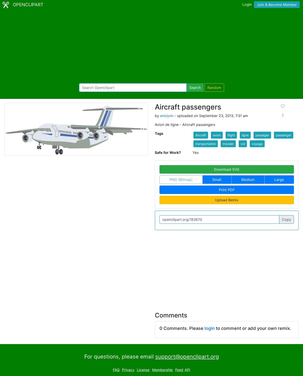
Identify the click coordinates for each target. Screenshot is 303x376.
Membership (162, 370)
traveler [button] (228, 144)
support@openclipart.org (187, 356)
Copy (286, 219)
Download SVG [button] (226, 169)
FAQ (116, 370)
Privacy (128, 370)
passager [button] (262, 135)
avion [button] (217, 135)
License (143, 370)
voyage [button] (257, 144)
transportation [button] (205, 144)
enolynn (166, 116)
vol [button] (243, 144)
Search (195, 87)
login (210, 328)
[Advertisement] (151, 47)
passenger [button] (283, 135)
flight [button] (231, 135)
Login (247, 4)
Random (214, 87)
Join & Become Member (277, 4)
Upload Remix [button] (226, 200)
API (187, 370)
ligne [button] (245, 135)
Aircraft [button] (200, 135)
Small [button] (216, 179)
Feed (179, 370)
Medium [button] (248, 179)
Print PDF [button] (227, 190)
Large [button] (279, 179)
